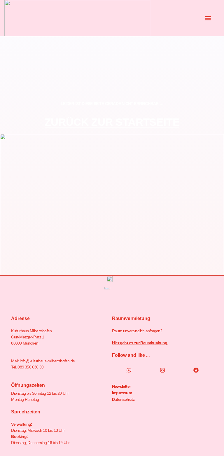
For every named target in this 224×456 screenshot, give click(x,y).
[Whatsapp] (129, 370)
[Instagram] (162, 370)
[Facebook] (196, 370)
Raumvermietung (131, 318)
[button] (208, 18)
